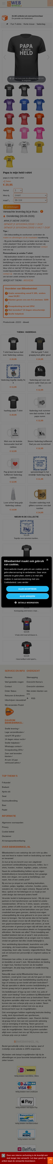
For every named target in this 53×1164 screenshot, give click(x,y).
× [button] (47, 560)
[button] (27, 602)
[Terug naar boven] (50, 1160)
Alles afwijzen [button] (27, 596)
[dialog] (26, 582)
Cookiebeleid (10, 582)
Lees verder (22, 582)
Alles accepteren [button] (27, 588)
